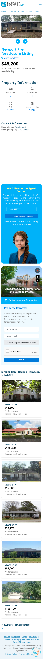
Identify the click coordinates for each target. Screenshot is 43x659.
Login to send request (23, 216)
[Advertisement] (21, 159)
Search (7, 636)
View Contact (20, 127)
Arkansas (13, 11)
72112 (6, 628)
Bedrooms (10, 92)
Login (24, 636)
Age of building (32, 107)
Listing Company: (9, 129)
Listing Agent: (7, 127)
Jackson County (26, 11)
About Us (33, 636)
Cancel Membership (21, 642)
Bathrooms (32, 92)
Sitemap (15, 639)
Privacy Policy (11, 654)
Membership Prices (30, 639)
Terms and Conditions (28, 654)
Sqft (10, 107)
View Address (11, 58)
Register (16, 636)
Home (3, 11)
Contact (6, 639)
